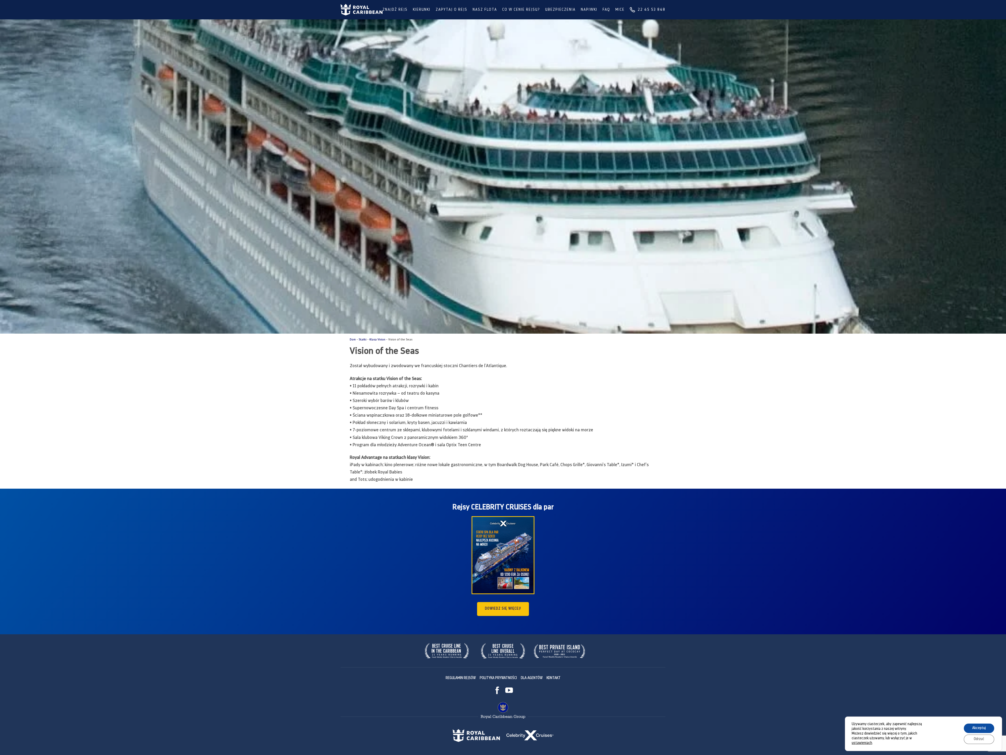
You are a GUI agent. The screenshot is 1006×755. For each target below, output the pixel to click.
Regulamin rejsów (461, 678)
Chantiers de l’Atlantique (482, 366)
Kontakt (553, 678)
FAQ (606, 10)
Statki (363, 339)
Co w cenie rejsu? (521, 10)
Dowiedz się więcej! (503, 609)
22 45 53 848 (651, 10)
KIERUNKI (421, 10)
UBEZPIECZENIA (560, 10)
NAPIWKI (589, 10)
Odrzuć (979, 739)
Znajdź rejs (395, 10)
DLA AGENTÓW (532, 678)
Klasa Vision (377, 339)
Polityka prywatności (498, 678)
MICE (620, 10)
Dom (353, 339)
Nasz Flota (485, 10)
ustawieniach (862, 743)
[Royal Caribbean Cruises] (361, 9)
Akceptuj (979, 728)
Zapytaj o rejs (451, 10)
